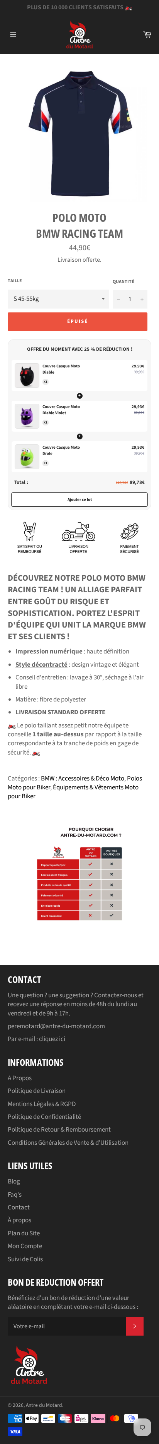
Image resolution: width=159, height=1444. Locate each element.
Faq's (15, 1194)
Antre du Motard (44, 1405)
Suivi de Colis (25, 1259)
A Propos (20, 1078)
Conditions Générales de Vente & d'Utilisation (68, 1142)
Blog (14, 1181)
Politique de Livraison (37, 1091)
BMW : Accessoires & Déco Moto (82, 778)
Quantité (123, 282)
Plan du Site (24, 1233)
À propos (19, 1220)
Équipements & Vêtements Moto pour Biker (73, 792)
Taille (15, 281)
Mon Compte (25, 1246)
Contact (19, 1207)
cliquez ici (52, 1039)
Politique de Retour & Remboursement (59, 1129)
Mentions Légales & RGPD (42, 1104)
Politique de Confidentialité (44, 1117)
